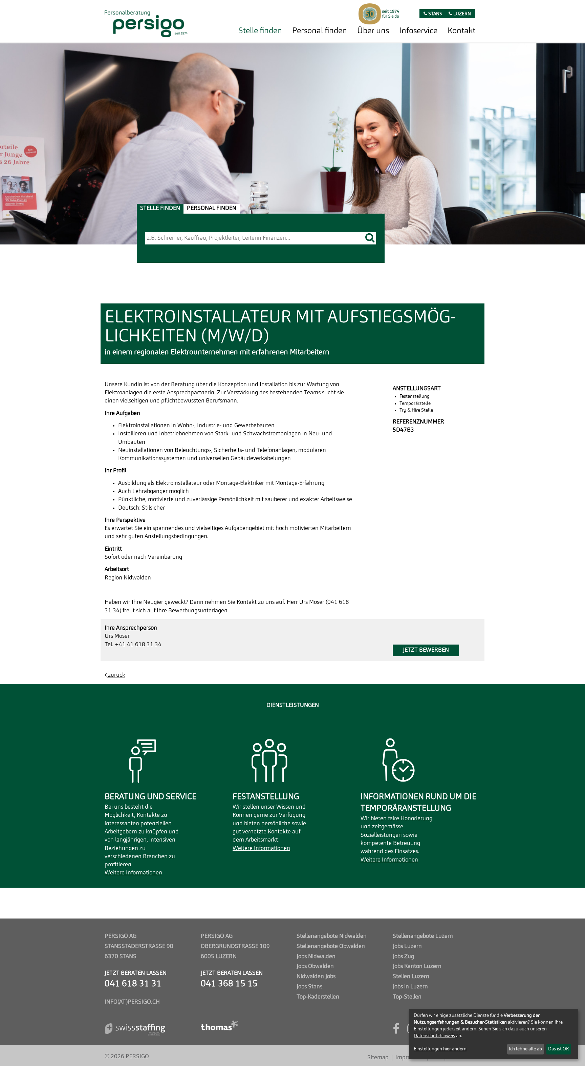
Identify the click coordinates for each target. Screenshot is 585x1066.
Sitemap (378, 1058)
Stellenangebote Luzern (423, 936)
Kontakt (461, 31)
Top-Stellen (407, 997)
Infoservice (418, 31)
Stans (434, 14)
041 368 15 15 (229, 984)
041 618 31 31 (133, 984)
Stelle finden (260, 31)
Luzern (461, 14)
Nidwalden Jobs (316, 977)
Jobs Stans (309, 987)
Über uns (373, 31)
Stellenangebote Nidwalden (332, 936)
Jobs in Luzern (410, 987)
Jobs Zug (403, 957)
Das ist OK (558, 1049)
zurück (116, 675)
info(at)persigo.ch (132, 1002)
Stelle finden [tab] (160, 208)
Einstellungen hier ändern (440, 1049)
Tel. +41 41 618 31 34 (133, 645)
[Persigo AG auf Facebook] (396, 1031)
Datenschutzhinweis (434, 1035)
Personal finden (319, 31)
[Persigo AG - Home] (146, 22)
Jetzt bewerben (426, 650)
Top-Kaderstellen (318, 997)
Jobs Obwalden (315, 966)
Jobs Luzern (407, 946)
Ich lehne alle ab (525, 1049)
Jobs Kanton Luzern (417, 966)
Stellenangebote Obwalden (331, 946)
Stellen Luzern (411, 977)
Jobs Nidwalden (316, 957)
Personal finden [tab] (211, 208)
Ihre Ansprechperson (131, 628)
